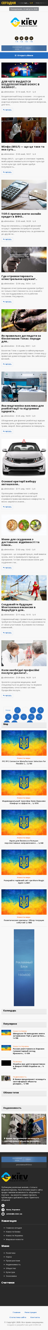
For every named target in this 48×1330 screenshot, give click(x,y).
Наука (9, 1257)
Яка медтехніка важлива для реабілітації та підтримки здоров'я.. (22, 408)
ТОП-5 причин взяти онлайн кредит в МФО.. (21, 215)
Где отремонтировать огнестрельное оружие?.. (19, 277)
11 (16, 717)
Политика (17, 1061)
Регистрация (30, 1312)
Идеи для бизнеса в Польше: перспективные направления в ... (22, 841)
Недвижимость (19, 1077)
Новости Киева (20, 1031)
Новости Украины (21, 1046)
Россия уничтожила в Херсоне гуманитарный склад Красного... (28, 1051)
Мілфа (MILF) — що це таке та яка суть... (22, 148)
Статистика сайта (17, 1317)
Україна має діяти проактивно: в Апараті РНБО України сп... (29, 1065)
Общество (11, 1268)
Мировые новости (14, 1239)
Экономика (11, 1276)
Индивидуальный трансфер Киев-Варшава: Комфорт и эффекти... (24, 802)
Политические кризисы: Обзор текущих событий (24, 921)
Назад (8, 710)
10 (8, 717)
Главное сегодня (14, 1228)
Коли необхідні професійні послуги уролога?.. (20, 671)
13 (31, 717)
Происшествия (13, 1260)
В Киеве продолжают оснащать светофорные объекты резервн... (29, 1081)
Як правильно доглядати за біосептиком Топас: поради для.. (21, 338)
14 (39, 717)
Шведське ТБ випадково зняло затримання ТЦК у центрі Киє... (29, 1034)
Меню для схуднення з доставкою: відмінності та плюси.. (20, 542)
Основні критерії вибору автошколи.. (18, 483)
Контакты (35, 1317)
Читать (8, 110)
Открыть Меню (25, 55)
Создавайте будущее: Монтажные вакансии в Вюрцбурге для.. (18, 607)
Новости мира (23, 758)
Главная (16, 1312)
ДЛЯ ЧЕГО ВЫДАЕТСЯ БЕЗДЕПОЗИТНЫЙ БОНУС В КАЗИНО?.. (20, 84)
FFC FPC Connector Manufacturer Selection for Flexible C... (24, 762)
